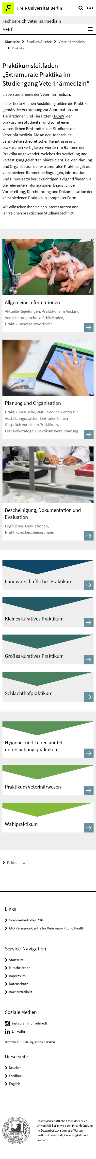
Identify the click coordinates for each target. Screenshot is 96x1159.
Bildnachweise (19, 862)
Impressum (17, 975)
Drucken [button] (15, 1067)
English (14, 1083)
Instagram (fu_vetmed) (29, 1023)
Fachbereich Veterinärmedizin (31, 21)
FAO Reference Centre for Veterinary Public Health (46, 928)
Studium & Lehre (39, 41)
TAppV (58, 116)
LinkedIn (18, 1031)
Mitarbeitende (19, 967)
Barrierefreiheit (20, 991)
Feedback (16, 1075)
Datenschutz (18, 983)
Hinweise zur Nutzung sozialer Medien (30, 1042)
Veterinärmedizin (72, 41)
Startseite (12, 41)
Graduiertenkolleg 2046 (26, 920)
